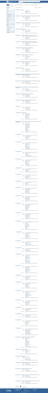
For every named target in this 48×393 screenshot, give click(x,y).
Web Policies (25, 389)
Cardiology (26, 227)
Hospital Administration (27, 191)
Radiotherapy (26, 209)
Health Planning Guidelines (27, 359)
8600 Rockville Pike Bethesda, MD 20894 (17, 390)
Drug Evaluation (26, 234)
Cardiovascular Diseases (27, 146)
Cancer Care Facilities (27, 10)
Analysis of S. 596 (18, 106)
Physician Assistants (27, 216)
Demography (26, 345)
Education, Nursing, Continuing (28, 176)
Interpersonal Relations (27, 192)
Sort (36, 7)
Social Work (26, 145)
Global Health (26, 324)
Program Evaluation (27, 224)
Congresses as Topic (27, 70)
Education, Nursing (27, 237)
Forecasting (26, 19)
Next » (21, 7)
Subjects (8, 12)
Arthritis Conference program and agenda (21, 349)
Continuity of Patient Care (27, 199)
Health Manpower (26, 130)
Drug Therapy (26, 154)
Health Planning (26, 226)
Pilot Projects (26, 351)
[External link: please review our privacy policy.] (7, 390)
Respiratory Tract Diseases (27, 260)
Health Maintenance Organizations (28, 295)
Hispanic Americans (27, 138)
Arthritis (26, 339)
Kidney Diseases (26, 50)
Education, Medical (27, 343)
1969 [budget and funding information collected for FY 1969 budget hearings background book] (28, 22)
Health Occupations (27, 256)
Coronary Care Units (27, 144)
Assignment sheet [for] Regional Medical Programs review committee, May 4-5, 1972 (27, 362)
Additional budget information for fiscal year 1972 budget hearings (24, 47)
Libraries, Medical (27, 177)
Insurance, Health (26, 208)
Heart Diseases (26, 128)
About (34, 3)
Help (36, 3)
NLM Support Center (35, 389)
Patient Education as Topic (27, 344)
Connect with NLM (8, 389)
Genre (7, 24)
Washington (26, 12)
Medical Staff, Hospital (27, 163)
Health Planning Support (27, 18)
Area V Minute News (18, 134)
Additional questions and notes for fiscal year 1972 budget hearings (24, 54)
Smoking (26, 58)
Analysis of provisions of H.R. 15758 (21, 112)
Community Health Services (27, 136)
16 (27, 386)
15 (26, 386)
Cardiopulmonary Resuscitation (28, 270)
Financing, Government (27, 38)
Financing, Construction (27, 11)
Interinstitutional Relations (27, 332)
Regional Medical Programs (27, 17)
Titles (7, 19)
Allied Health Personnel (27, 161)
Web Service (39, 3)
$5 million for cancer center (19, 9)
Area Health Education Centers (28, 294)
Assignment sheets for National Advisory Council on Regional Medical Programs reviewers (28, 374)
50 (39, 7)
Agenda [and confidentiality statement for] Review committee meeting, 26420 (26, 61)
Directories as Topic (27, 37)
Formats (8, 9)
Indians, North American (27, 137)
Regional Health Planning (27, 207)
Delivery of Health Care (27, 190)
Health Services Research (27, 261)
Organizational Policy (27, 117)
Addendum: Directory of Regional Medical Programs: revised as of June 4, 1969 (26, 35)
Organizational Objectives (27, 126)
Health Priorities (26, 183)
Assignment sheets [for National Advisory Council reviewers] (24, 368)
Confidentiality (26, 64)
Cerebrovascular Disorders (27, 198)
